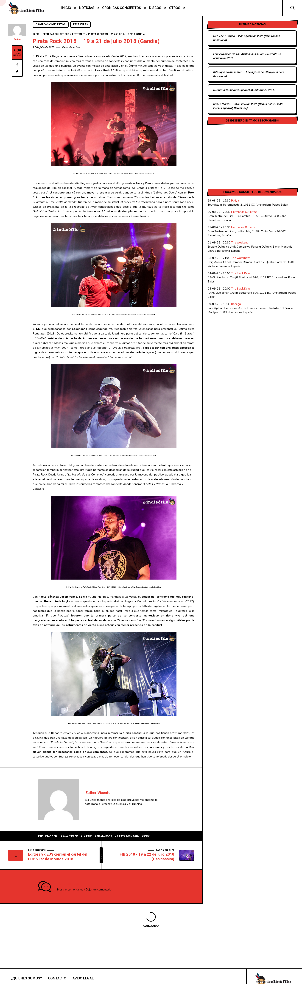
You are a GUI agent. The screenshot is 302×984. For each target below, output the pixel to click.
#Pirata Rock (103, 836)
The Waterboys (240, 258)
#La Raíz (86, 836)
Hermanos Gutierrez (244, 212)
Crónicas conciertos (51, 24)
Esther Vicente (97, 793)
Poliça (235, 201)
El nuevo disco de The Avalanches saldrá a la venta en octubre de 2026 (247, 56)
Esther (17, 39)
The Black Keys (241, 273)
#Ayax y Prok (69, 836)
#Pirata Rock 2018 (127, 836)
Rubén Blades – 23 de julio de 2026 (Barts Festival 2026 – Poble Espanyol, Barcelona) (249, 106)
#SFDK (146, 836)
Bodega (236, 304)
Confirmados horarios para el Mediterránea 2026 (243, 90)
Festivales (80, 24)
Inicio (36, 34)
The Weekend (240, 242)
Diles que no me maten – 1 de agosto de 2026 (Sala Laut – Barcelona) (250, 74)
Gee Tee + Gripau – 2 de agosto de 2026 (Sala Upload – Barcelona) (247, 38)
